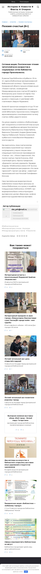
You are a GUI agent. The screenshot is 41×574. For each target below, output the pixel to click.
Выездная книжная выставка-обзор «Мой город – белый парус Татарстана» (20, 418)
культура (27, 228)
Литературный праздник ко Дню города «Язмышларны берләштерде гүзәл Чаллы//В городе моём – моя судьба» (20, 319)
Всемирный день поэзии (12, 228)
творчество (31, 231)
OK (26, 571)
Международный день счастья (14, 231)
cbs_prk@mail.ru (19, 209)
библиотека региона (10, 226)
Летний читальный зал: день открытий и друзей (17, 360)
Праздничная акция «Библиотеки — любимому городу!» (20, 505)
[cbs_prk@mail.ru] (6, 211)
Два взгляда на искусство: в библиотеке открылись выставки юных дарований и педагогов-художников (19, 463)
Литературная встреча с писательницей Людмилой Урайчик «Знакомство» (20, 277)
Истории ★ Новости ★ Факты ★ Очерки (20, 8)
